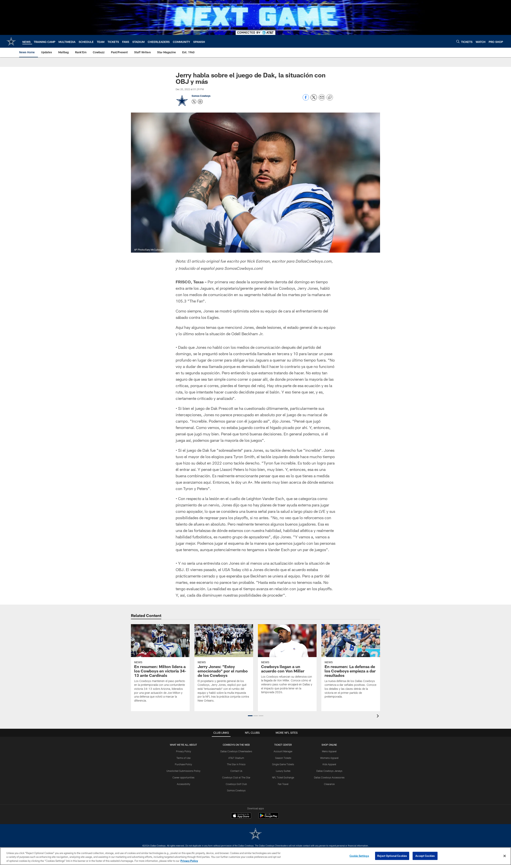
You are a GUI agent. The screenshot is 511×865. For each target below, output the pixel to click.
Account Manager (283, 751)
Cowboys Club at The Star (236, 777)
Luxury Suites (283, 770)
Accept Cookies (425, 855)
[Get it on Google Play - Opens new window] (268, 817)
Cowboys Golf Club (236, 784)
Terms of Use (183, 757)
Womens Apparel (329, 757)
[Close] (504, 855)
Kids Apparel (329, 764)
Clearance (329, 784)
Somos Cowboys (201, 95)
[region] (255, 856)
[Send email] (322, 99)
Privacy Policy (183, 751)
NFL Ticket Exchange (283, 777)
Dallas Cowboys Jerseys (329, 770)
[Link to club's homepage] (11, 41)
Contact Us (236, 770)
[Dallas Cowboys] (255, 834)
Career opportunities (183, 777)
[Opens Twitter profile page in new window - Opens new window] (194, 101)
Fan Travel (283, 784)
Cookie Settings (359, 855)
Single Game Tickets (283, 764)
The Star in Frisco (236, 764)
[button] (250, 715)
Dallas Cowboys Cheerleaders (236, 751)
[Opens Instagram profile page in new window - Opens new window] (200, 101)
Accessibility (183, 784)
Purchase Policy (183, 764)
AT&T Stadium (236, 757)
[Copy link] (330, 97)
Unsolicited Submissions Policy (183, 770)
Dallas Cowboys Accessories (329, 777)
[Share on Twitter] (314, 99)
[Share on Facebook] (306, 99)
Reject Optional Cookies (392, 855)
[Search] (458, 41)
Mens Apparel (329, 751)
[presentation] (378, 716)
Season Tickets (283, 757)
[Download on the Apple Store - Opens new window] (241, 816)
